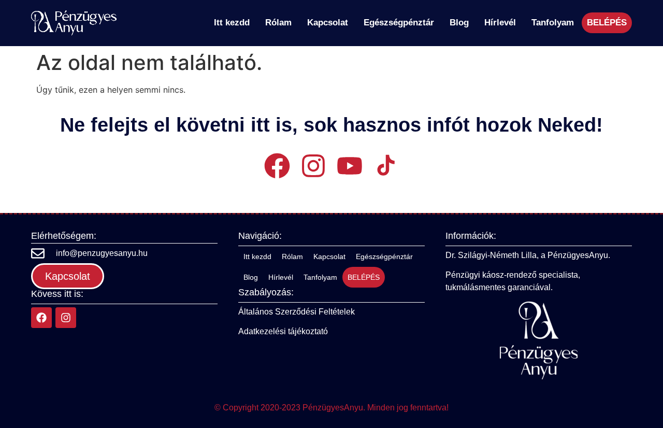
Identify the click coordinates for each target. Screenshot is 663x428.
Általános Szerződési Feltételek (296, 311)
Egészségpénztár (399, 22)
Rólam (278, 22)
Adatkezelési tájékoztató (283, 331)
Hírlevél (500, 22)
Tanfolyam (552, 22)
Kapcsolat (327, 22)
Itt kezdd (232, 22)
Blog (459, 22)
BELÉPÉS (607, 22)
